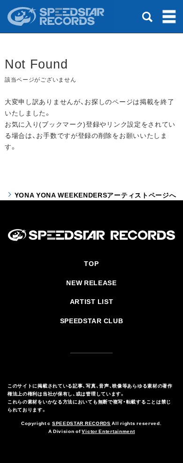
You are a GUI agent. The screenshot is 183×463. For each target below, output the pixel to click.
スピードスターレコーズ (57, 16)
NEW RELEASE (91, 282)
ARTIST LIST (92, 301)
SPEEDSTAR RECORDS (81, 422)
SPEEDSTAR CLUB (91, 320)
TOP (91, 263)
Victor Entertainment (108, 430)
